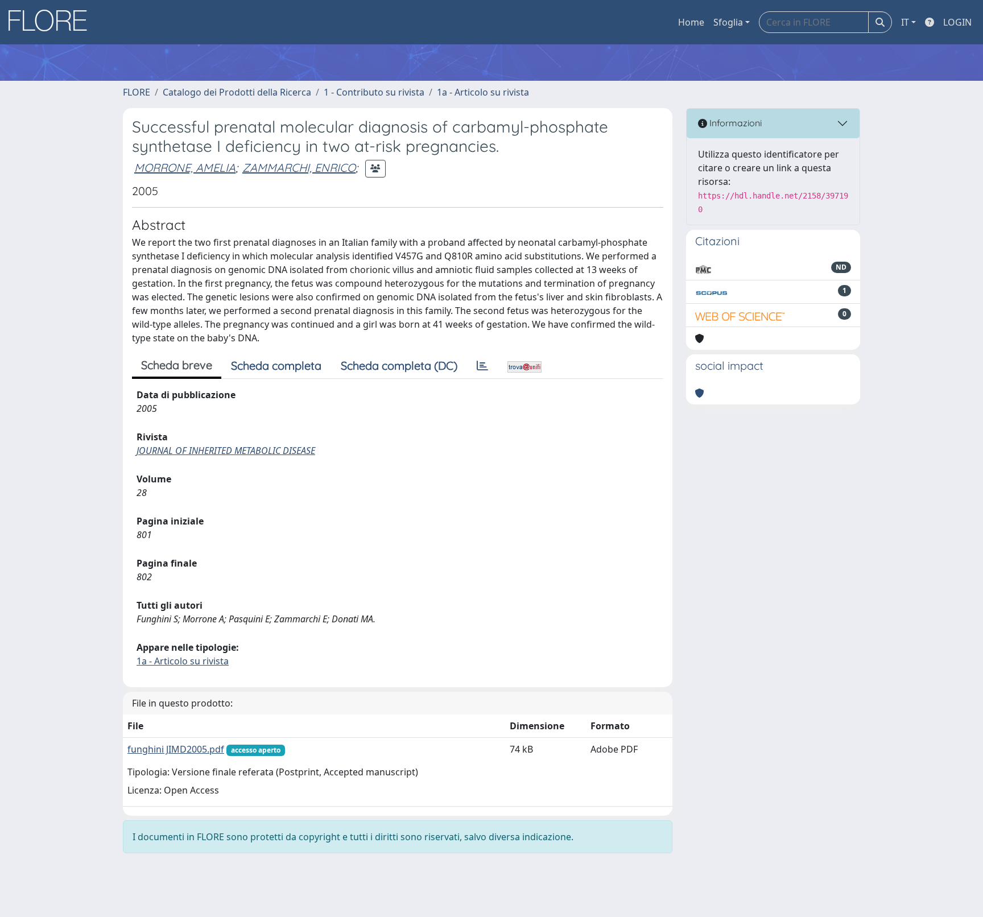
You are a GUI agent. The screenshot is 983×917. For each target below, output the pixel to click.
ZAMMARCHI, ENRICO (299, 167)
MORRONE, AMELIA (185, 167)
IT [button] (905, 22)
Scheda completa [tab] (276, 365)
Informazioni (734, 123)
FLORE (136, 92)
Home (691, 22)
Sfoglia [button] (728, 22)
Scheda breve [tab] (176, 365)
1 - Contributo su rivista (374, 92)
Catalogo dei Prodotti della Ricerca (237, 92)
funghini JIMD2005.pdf (175, 749)
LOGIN (957, 22)
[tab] (482, 366)
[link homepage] (52, 22)
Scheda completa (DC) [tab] (399, 365)
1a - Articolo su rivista (483, 92)
